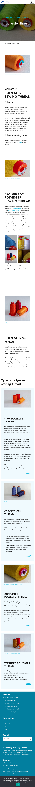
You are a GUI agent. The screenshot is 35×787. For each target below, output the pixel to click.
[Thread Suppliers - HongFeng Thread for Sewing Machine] (5, 2)
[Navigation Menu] (32, 2)
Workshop (7, 727)
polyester (19, 142)
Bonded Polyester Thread (12, 709)
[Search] (30, 739)
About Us (5, 721)
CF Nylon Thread (9, 323)
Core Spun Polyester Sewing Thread (13, 584)
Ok (18, 784)
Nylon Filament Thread (11, 700)
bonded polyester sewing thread (12, 178)
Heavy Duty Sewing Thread (10, 697)
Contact (5, 730)
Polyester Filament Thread (12, 703)
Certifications (8, 724)
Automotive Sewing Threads (12, 712)
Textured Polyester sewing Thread (12, 653)
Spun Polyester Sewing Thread (11, 409)
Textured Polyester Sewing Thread (13, 74)
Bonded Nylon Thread (11, 706)
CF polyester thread (16, 208)
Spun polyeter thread (13, 211)
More (28, 473)
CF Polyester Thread (9, 502)
